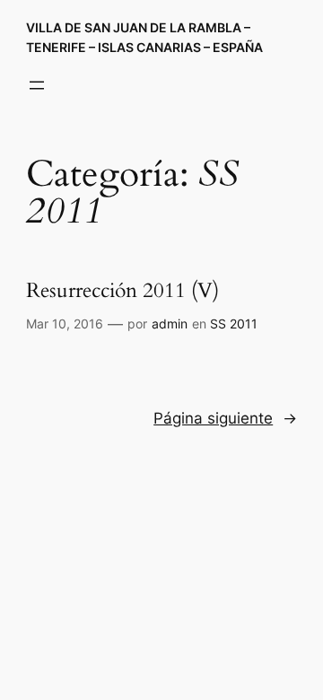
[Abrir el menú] (37, 85)
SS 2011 (234, 323)
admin (170, 323)
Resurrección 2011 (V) (122, 291)
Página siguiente (225, 418)
